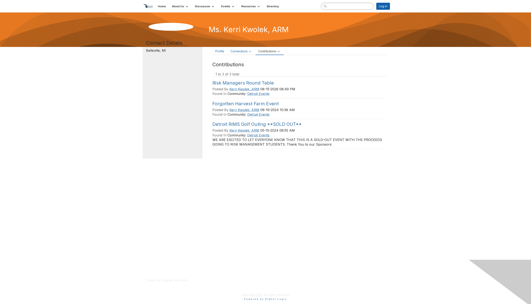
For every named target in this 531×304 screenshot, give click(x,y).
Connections (239, 51)
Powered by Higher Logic (265, 299)
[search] (325, 6)
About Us (313, 280)
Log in (383, 6)
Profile (219, 51)
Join (230, 280)
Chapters (233, 288)
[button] (180, 6)
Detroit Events (258, 94)
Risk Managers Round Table (243, 83)
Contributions (267, 51)
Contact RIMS (316, 284)
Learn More (235, 284)
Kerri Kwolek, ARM (244, 89)
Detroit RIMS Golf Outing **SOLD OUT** (257, 124)
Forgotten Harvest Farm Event (245, 103)
